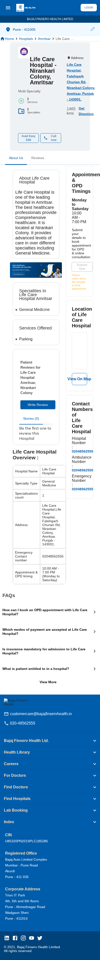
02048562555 (82, 451)
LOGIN (88, 7)
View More (48, 682)
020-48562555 (22, 723)
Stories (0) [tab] (31, 418)
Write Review (38, 405)
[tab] (16, 159)
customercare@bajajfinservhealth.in (41, 714)
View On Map (79, 379)
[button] (92, 29)
